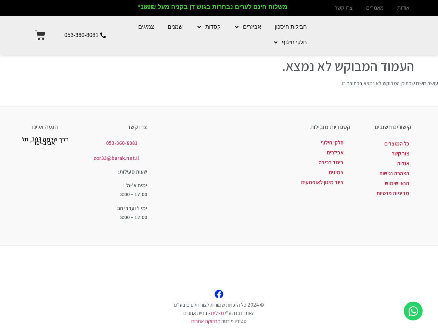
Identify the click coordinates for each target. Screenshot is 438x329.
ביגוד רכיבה (331, 162)
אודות (403, 8)
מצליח (217, 313)
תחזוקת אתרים (205, 321)
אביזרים (252, 27)
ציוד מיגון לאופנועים (322, 182)
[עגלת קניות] (40, 35)
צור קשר (400, 153)
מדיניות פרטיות (392, 193)
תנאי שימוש (397, 183)
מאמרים (375, 8)
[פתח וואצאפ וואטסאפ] (413, 311)
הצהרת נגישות (394, 173)
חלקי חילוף (294, 42)
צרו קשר (343, 8)
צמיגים (146, 27)
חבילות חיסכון (291, 27)
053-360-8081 (122, 143)
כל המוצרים (396, 143)
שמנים (175, 27)
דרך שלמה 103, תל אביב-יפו (45, 141)
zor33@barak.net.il (116, 158)
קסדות (212, 27)
